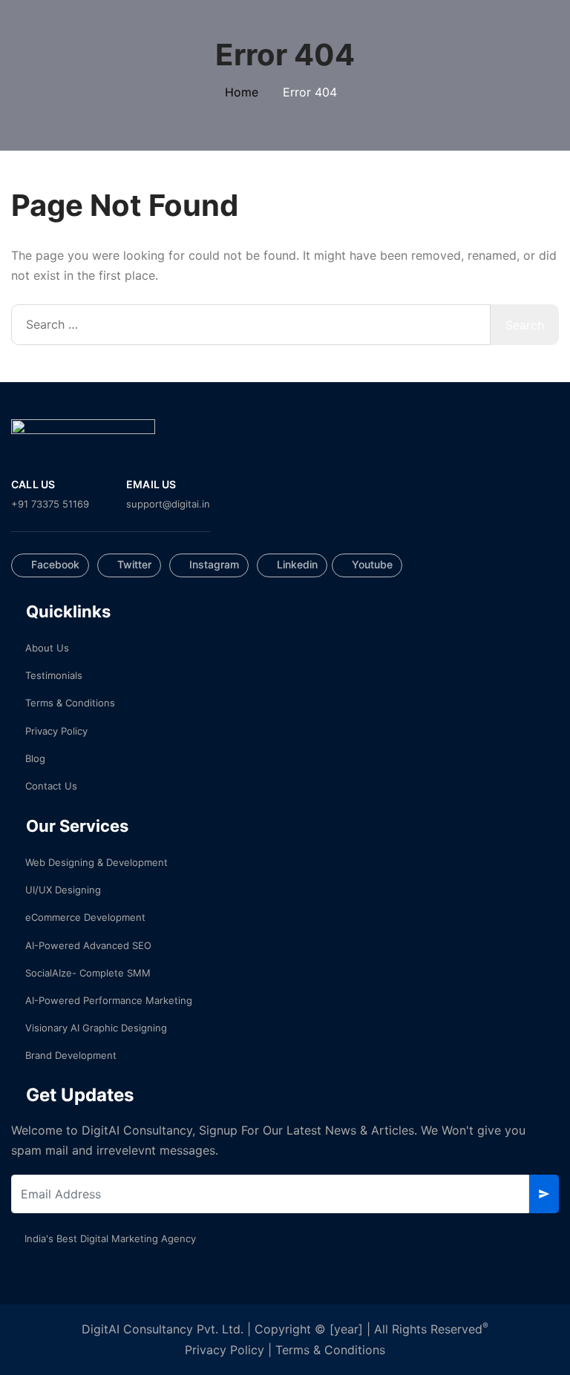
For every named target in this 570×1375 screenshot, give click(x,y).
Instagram (212, 564)
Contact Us (51, 786)
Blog (35, 758)
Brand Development (71, 1055)
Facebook (53, 564)
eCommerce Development (85, 917)
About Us (47, 648)
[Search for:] (251, 324)
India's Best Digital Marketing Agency (110, 1238)
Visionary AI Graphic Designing (96, 1028)
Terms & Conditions (70, 703)
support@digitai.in (168, 504)
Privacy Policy (56, 731)
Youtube (371, 564)
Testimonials (53, 675)
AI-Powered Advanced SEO (88, 945)
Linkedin (296, 564)
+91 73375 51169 (50, 504)
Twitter (132, 564)
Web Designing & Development (96, 862)
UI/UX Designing (63, 890)
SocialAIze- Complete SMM (88, 973)
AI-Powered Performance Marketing (108, 1000)
